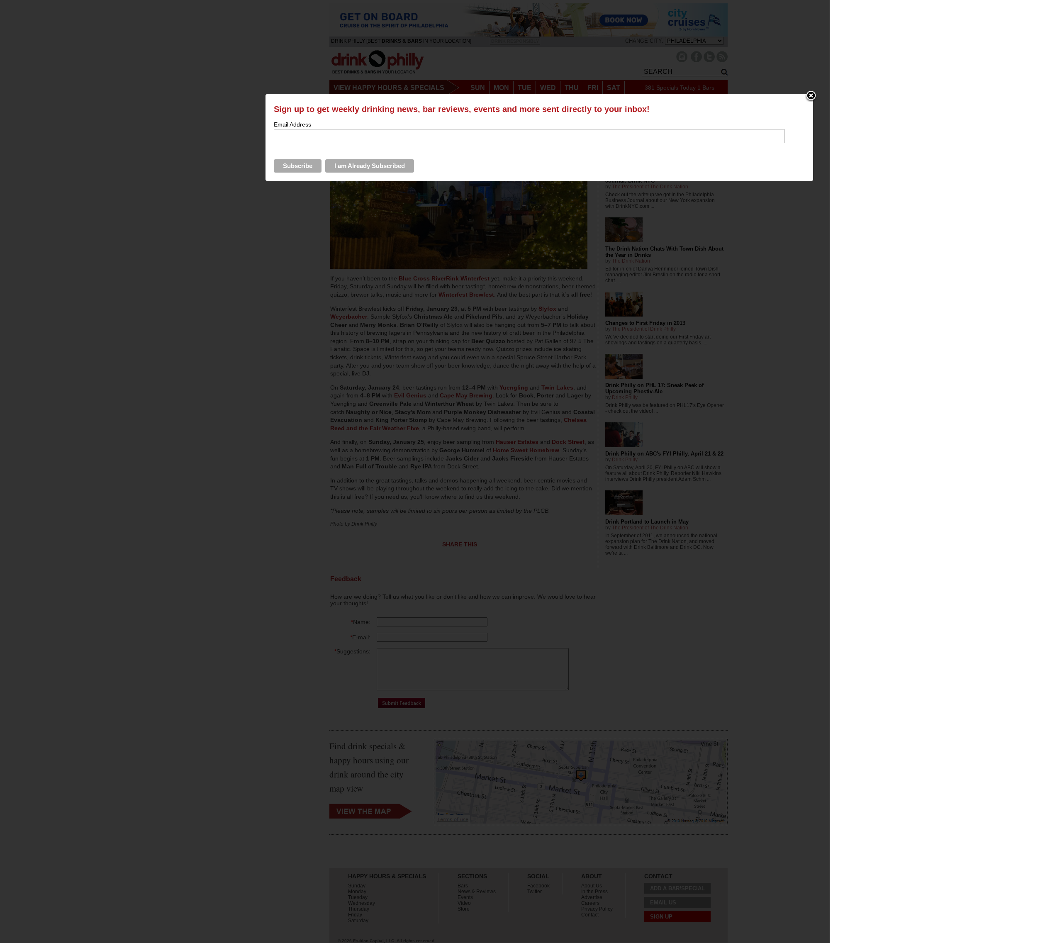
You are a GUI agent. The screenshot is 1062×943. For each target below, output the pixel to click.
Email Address (292, 124)
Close (811, 96)
